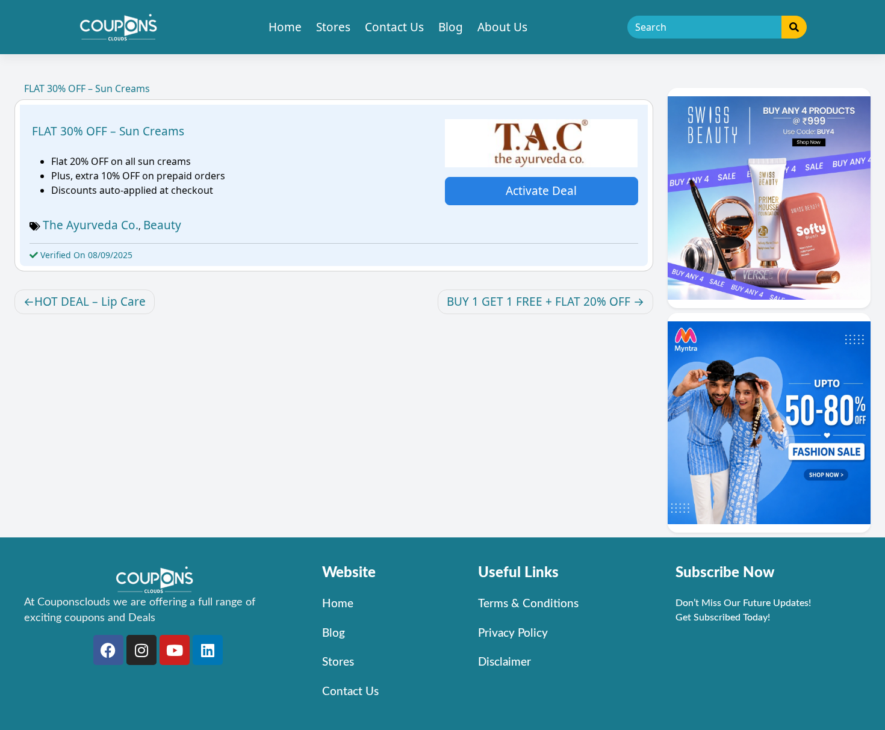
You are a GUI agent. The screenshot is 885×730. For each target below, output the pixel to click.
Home (285, 27)
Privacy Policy (513, 633)
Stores (333, 27)
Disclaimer (504, 662)
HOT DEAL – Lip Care (90, 301)
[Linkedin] (208, 650)
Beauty (162, 225)
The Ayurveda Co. (90, 225)
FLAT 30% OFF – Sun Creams (108, 131)
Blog (450, 27)
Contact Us (394, 27)
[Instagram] (141, 650)
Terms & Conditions (528, 604)
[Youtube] (175, 650)
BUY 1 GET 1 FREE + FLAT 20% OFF (538, 301)
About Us (502, 27)
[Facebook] (108, 650)
